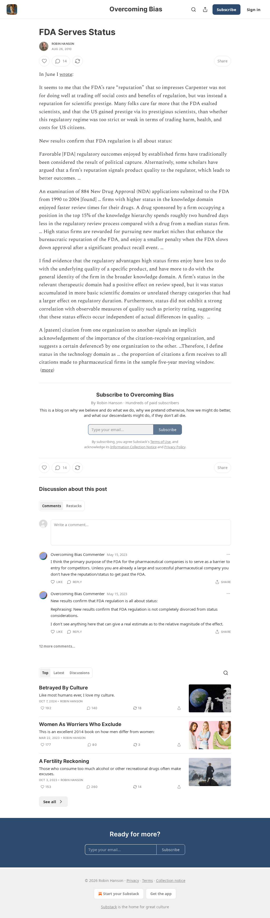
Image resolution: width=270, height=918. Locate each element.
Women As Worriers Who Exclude (80, 724)
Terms (147, 880)
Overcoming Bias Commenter (78, 554)
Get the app (161, 893)
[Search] (193, 9)
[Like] (44, 61)
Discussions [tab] (79, 672)
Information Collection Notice (133, 447)
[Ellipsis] (228, 554)
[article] (135, 698)
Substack (109, 906)
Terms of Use (160, 441)
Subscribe (226, 9)
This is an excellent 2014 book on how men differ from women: (97, 731)
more (47, 370)
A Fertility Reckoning (64, 761)
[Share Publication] (205, 9)
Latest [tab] (59, 672)
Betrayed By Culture (63, 688)
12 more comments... (57, 646)
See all (49, 801)
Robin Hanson (63, 44)
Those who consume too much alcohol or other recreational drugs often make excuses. (110, 771)
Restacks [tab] (73, 506)
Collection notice (170, 880)
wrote (66, 74)
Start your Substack (121, 893)
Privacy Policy (174, 447)
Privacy (133, 880)
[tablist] (62, 506)
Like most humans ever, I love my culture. (77, 695)
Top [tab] (45, 672)
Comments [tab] (51, 506)
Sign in (254, 9)
